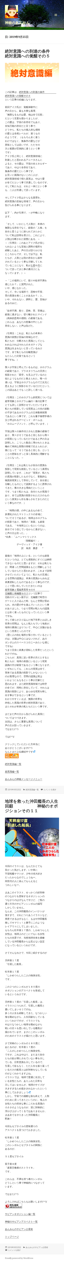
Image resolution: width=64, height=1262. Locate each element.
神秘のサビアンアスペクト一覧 (21, 1221)
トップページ (12, 1236)
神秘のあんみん (17, 22)
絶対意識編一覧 (13, 763)
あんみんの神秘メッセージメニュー (23, 779)
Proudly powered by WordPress (19, 1258)
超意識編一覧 (12, 771)
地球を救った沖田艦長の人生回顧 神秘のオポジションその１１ (31, 805)
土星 (33, 265)
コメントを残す (49, 789)
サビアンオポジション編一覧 (20, 1214)
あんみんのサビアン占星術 (19, 1229)
